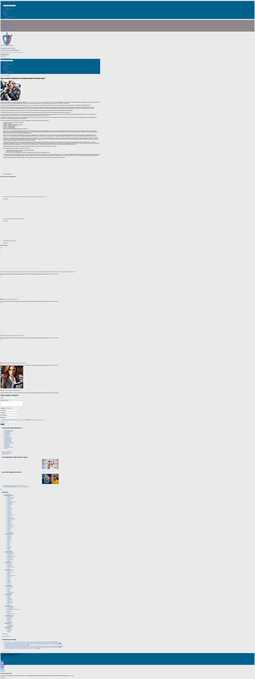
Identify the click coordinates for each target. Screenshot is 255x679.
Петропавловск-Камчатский (13, 609)
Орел (8, 544)
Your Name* (3, 412)
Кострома (9, 541)
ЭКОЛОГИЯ (7, 444)
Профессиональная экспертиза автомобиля (13, 218)
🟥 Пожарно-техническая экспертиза (9, 299)
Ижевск (8, 571)
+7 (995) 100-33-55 (4, 55)
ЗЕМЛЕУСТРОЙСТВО (9, 442)
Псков (8, 560)
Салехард (9, 589)
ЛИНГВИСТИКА (8, 439)
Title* (2, 397)
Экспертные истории (6, 636)
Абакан (8, 595)
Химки (8, 529)
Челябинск (9, 593)
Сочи (8, 567)
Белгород (9, 534)
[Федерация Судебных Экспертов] (7, 46)
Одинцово (9, 516)
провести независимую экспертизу (35, 102)
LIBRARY (6, 448)
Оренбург (9, 576)
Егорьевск (9, 500)
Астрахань (9, 563)
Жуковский (9, 502)
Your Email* (3, 410)
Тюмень (9, 591)
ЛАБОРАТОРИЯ (8, 440)
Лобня (8, 510)
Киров (8, 574)
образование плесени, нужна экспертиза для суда (16, 645)
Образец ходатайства (7, 452)
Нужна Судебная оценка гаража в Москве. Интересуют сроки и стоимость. (21, 648)
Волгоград (9, 564)
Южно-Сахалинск (11, 613)
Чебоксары (9, 584)
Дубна (8, 499)
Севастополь (10, 625)
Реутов (8, 523)
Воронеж (9, 538)
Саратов (9, 581)
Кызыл (8, 600)
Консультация (6, 13)
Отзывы (5, 15)
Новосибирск (10, 601)
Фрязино (9, 528)
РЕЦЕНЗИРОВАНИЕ (9, 447)
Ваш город (3, 417)
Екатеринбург (10, 587)
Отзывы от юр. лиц (10, 16)
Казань (8, 573)
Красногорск (10, 509)
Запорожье (9, 629)
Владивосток (10, 608)
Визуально (3, 400)
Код (7, 400)
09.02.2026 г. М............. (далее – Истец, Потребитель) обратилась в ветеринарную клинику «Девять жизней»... (28, 641)
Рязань (8, 545)
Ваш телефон (4, 415)
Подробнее (71, 675)
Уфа (8, 583)
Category (2, 408)
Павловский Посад (11, 518)
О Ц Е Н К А (7, 435)
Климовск (9, 505)
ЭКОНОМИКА (7, 436)
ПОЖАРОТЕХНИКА (9, 441)
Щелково (9, 531)
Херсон (8, 628)
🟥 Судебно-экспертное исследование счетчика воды (14, 362)
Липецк (8, 543)
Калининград (10, 557)
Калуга (8, 540)
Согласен (3, 677)
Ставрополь (10, 622)
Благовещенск (10, 607)
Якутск (8, 614)
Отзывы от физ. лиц (10, 17)
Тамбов (9, 547)
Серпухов (9, 525)
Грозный (9, 617)
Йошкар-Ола (10, 572)
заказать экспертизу (5, 58)
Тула (8, 549)
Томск (8, 605)
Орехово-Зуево (10, 517)
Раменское (9, 522)
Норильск (9, 602)
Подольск (9, 520)
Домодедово (10, 498)
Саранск (9, 580)
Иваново (9, 539)
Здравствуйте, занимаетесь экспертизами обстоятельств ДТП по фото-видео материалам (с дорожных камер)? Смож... (31, 642)
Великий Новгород (11, 556)
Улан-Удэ (9, 610)
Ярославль (9, 550)
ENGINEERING (7, 432)
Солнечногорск (10, 526)
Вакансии (8, 9)
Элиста (8, 568)
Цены (4, 12)
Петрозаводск (10, 559)
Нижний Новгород (11, 575)
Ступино (9, 527)
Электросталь (10, 532)
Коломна (9, 507)
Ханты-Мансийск (11, 592)
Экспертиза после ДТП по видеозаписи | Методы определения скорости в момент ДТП (24, 196)
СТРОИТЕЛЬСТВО (9, 431)
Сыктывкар (9, 561)
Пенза (8, 577)
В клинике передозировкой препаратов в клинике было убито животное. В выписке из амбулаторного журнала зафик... (31, 647)
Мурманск (9, 558)
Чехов (8, 530)
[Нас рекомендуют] (50, 464)
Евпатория (9, 624)
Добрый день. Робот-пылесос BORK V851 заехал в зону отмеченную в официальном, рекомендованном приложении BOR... (32, 646)
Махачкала (9, 618)
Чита (8, 612)
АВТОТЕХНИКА (6, 75)
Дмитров (9, 496)
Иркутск (9, 597)
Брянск (8, 535)
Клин (8, 506)
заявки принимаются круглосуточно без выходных (12, 52)
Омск (8, 604)
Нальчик (9, 621)
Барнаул (9, 596)
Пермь (8, 578)
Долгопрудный (10, 497)
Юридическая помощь (7, 451)
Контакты (5, 18)
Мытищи (9, 513)
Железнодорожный (11, 501)
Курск (8, 542)
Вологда (9, 555)
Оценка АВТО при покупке (9, 240)
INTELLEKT (7, 446)
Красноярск (9, 599)
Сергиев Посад (10, 524)
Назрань (9, 619)
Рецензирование (5, 453)
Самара (8, 579)
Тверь (8, 548)
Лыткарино (9, 511)
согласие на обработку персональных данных (15, 419)
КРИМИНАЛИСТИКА (9, 430)
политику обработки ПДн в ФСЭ (38, 419)
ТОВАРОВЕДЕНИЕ (8, 438)
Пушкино (9, 521)
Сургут (8, 590)
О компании (5, 7)
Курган (8, 588)
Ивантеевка (9, 504)
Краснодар (9, 565)
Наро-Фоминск (10, 514)
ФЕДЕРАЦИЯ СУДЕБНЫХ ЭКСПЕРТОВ (9, 1)
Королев (9, 508)
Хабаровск (9, 611)
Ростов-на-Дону (10, 566)
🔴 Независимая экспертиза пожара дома (11, 390)
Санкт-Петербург (11, 552)
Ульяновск (9, 582)
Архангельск (10, 554)
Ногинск (9, 515)
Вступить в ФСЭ (5, 651)
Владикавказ (10, 616)
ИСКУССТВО (7, 445)
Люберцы (9, 512)
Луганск (9, 631)
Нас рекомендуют (10, 8)
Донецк (9, 630)
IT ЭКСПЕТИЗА (8, 437)
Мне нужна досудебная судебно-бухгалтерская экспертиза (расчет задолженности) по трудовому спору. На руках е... (31, 643)
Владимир (9, 537)
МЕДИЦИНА (7, 433)
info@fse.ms (3, 56)
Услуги (4, 11)
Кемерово (9, 598)
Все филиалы (5, 633)
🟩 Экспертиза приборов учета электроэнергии (12, 335)
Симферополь (10, 626)
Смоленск (9, 546)
